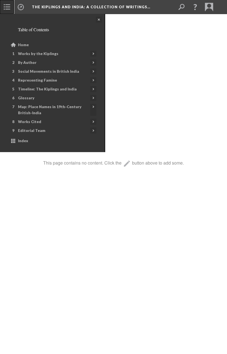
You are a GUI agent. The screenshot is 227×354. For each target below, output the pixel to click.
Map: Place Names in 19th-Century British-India (49, 110)
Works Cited (29, 121)
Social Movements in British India (48, 71)
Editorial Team (31, 130)
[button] (195, 7)
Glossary (26, 98)
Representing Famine (37, 80)
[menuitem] (7, 7)
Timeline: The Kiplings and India (47, 89)
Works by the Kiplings (38, 53)
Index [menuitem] (23, 141)
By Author (27, 62)
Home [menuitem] (23, 45)
